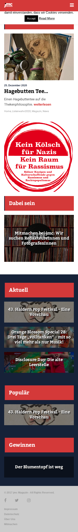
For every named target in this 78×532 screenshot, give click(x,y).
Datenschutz (11, 514)
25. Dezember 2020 (15, 85)
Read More (47, 18)
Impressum (11, 509)
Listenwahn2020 (21, 111)
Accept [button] (31, 18)
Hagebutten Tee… (26, 91)
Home (7, 111)
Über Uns (9, 519)
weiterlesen (42, 104)
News (46, 111)
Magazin (37, 111)
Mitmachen (10, 524)
